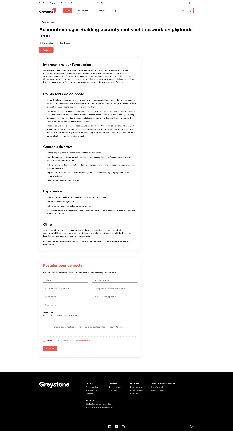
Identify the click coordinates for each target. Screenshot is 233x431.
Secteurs (113, 390)
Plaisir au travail (157, 390)
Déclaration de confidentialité (98, 404)
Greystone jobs (158, 387)
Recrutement (136, 387)
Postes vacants (115, 387)
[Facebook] (116, 426)
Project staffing (136, 390)
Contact (89, 394)
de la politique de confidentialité (77, 341)
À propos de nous (93, 387)
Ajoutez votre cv (49, 312)
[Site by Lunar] (191, 426)
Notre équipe (91, 390)
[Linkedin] (109, 426)
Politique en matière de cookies (99, 407)
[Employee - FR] (47, 10)
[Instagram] (123, 426)
